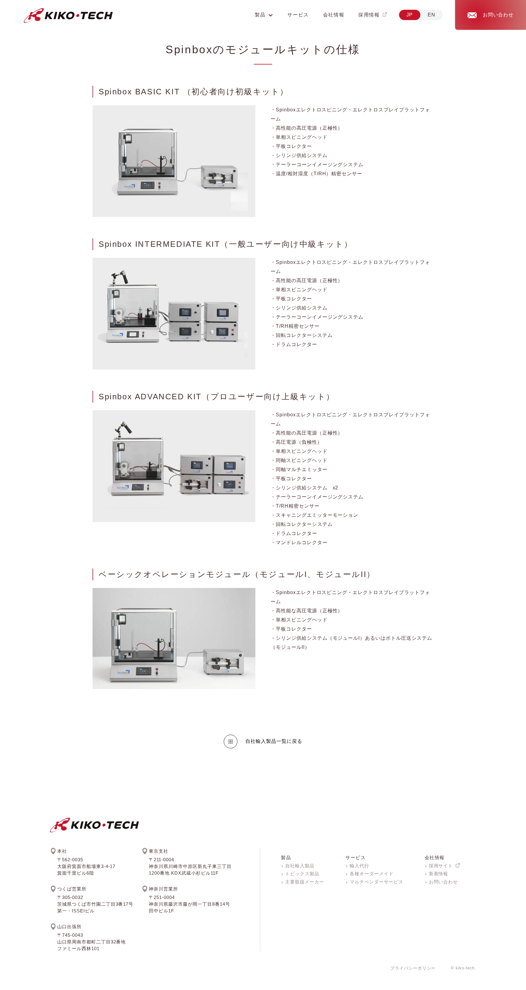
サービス (298, 14)
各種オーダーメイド (372, 873)
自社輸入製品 (299, 865)
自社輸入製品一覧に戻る (273, 741)
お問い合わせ (443, 881)
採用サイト (441, 865)
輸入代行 (359, 865)
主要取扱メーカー (304, 881)
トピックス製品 (302, 873)
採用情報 (369, 14)
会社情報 (333, 14)
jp (409, 14)
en (432, 14)
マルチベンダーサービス (376, 881)
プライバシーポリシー (413, 968)
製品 (286, 857)
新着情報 (438, 873)
